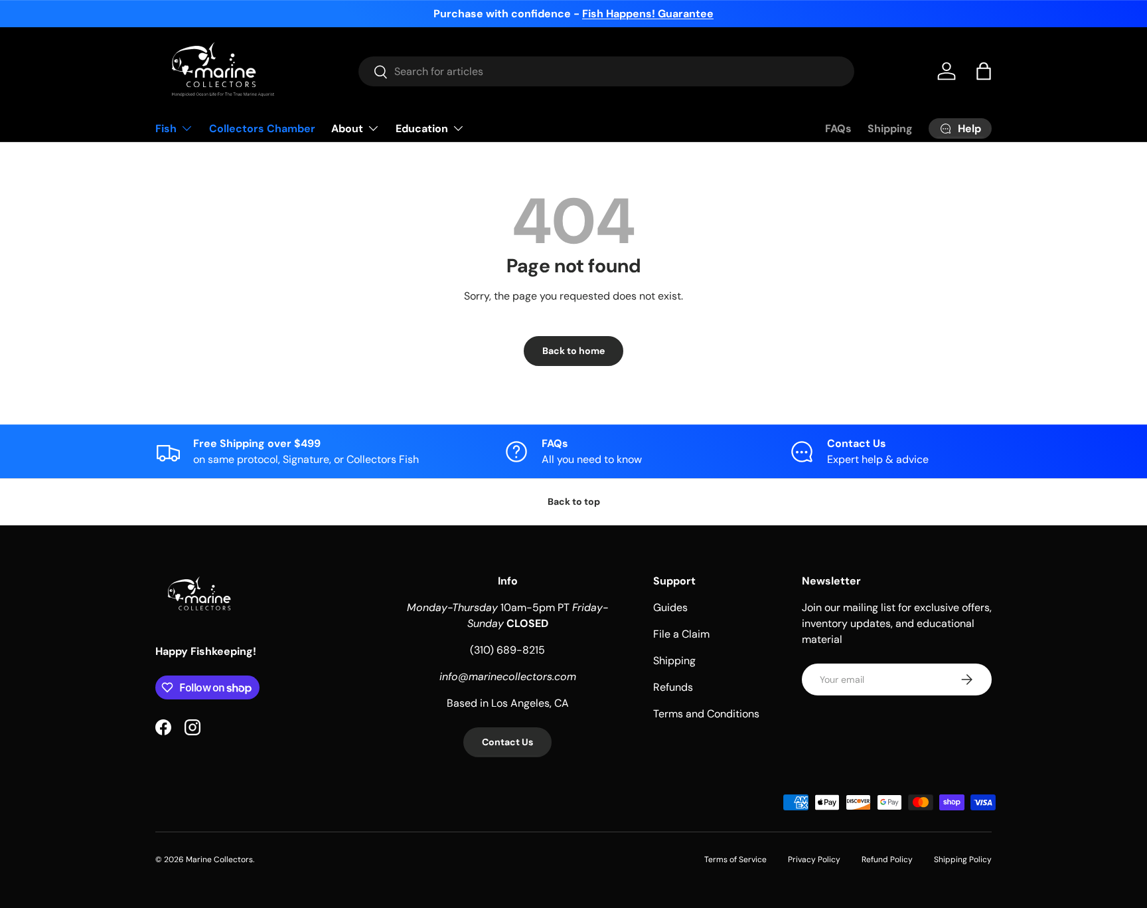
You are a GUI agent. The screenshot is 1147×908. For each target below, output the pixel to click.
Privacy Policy (814, 859)
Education (422, 129)
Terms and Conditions (706, 714)
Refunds (673, 687)
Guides (670, 607)
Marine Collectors (219, 859)
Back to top (574, 501)
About (347, 129)
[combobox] (606, 71)
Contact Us (507, 742)
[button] (983, 71)
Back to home (573, 351)
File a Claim (681, 634)
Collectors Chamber (262, 129)
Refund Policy (887, 859)
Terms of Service (735, 859)
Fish (166, 129)
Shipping (890, 129)
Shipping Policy (963, 859)
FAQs (838, 129)
